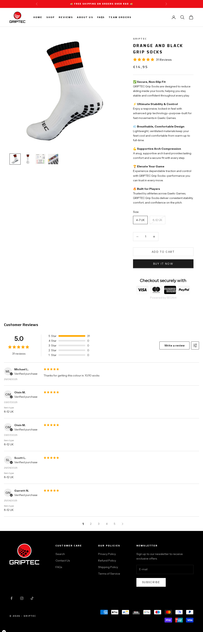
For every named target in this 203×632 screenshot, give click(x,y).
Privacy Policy (107, 554)
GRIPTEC (140, 39)
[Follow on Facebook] (11, 598)
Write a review (174, 345)
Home (37, 17)
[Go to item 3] (40, 159)
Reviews (66, 17)
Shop (50, 17)
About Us (85, 17)
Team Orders (120, 17)
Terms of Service (109, 573)
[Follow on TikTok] (32, 598)
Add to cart (163, 251)
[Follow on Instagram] (22, 598)
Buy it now (163, 263)
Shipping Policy (108, 567)
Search (60, 554)
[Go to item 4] (53, 159)
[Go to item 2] (27, 159)
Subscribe (151, 582)
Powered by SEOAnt (163, 297)
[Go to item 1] (15, 159)
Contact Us (63, 560)
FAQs (101, 17)
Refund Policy (107, 560)
